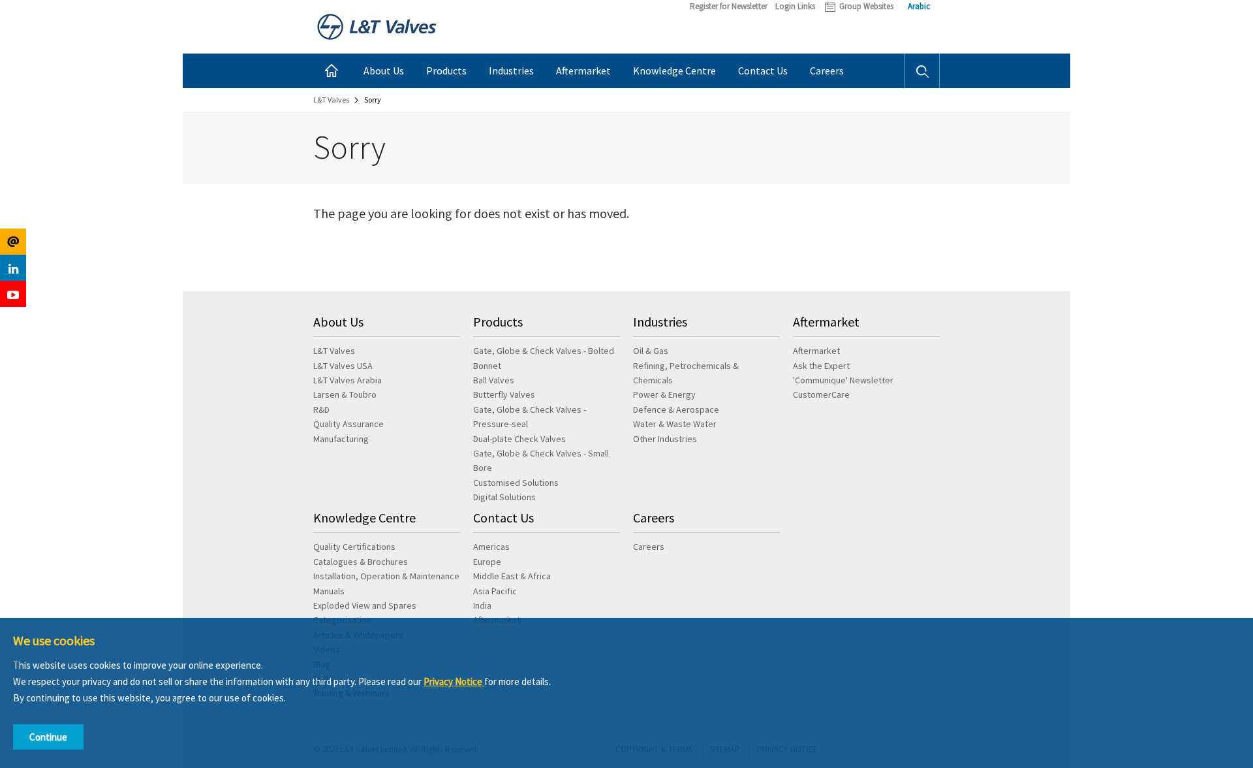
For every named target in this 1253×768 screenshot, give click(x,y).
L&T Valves (334, 351)
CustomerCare (821, 394)
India (482, 605)
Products (446, 70)
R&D (321, 409)
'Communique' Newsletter (843, 380)
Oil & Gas (650, 351)
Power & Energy (664, 394)
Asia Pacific (495, 591)
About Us (384, 70)
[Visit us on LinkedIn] (13, 268)
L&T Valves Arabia (347, 380)
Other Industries (665, 439)
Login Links (795, 6)
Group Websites (866, 6)
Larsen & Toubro (345, 394)
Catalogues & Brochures (360, 562)
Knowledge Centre (674, 70)
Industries (511, 70)
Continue (48, 737)
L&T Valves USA (343, 366)
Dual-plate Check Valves (519, 439)
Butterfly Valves (504, 394)
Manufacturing (341, 439)
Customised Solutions (516, 482)
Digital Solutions (504, 497)
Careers (827, 70)
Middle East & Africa (512, 576)
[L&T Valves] (377, 26)
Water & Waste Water (675, 424)
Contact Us (763, 70)
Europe (487, 562)
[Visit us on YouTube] (13, 294)
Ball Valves (493, 380)
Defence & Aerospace (676, 409)
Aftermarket (583, 70)
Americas (491, 546)
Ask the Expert (821, 366)
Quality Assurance (348, 424)
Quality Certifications (354, 546)
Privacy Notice (454, 681)
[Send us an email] (13, 242)
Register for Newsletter (728, 6)
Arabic (919, 6)
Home (332, 71)
